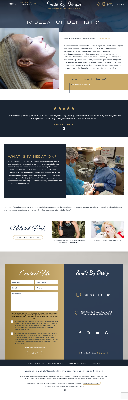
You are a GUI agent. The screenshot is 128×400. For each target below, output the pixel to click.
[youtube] (97, 332)
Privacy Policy (28, 347)
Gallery (85, 363)
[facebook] (80, 332)
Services (26, 3)
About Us (39, 363)
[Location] (97, 4)
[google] (106, 332)
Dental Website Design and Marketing (57, 386)
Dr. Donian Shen (84, 51)
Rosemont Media (78, 386)
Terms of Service (39, 347)
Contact (96, 363)
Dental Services (75, 38)
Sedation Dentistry (88, 38)
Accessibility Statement (91, 383)
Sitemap (78, 383)
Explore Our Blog (28, 237)
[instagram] (88, 332)
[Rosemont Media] (64, 390)
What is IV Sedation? (81, 84)
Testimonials (72, 363)
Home (66, 38)
